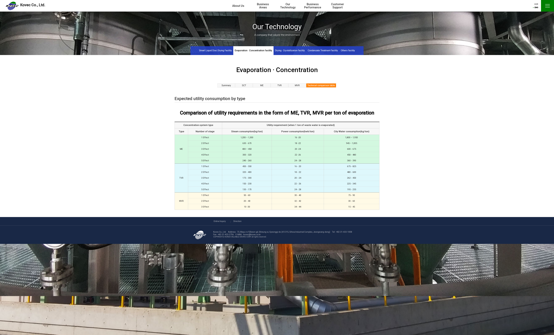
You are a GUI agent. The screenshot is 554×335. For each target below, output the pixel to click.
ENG (536, 7)
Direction (237, 221)
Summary (226, 85)
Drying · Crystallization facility (290, 50)
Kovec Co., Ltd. (32, 5)
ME (261, 85)
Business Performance (312, 5)
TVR (279, 85)
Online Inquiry (220, 221)
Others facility (348, 50)
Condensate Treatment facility (323, 50)
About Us (238, 6)
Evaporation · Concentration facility (253, 50)
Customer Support (337, 5)
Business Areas (263, 5)
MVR (297, 85)
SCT (244, 85)
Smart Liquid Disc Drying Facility (215, 50)
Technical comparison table (321, 85)
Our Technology (288, 5)
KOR (536, 4)
